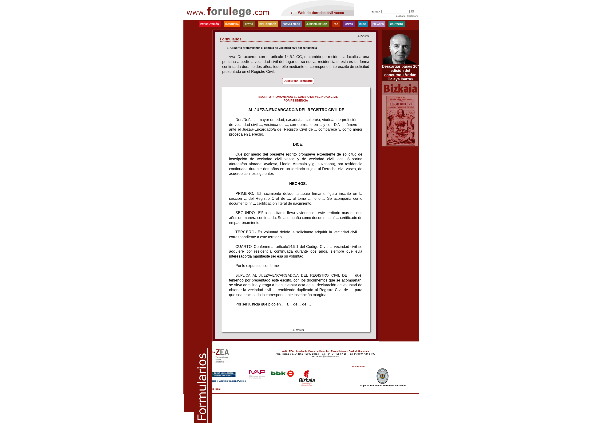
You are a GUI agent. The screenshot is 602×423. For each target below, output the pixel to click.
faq (336, 24)
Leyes (249, 24)
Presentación (209, 24)
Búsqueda (232, 24)
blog (362, 24)
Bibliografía (267, 24)
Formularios (291, 24)
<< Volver (363, 36)
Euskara (400, 16)
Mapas (349, 24)
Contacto (396, 24)
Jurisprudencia (316, 24)
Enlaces (378, 24)
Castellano (413, 16)
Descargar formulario (298, 80)
